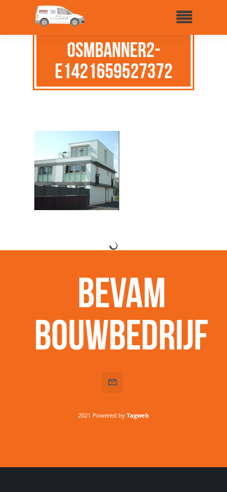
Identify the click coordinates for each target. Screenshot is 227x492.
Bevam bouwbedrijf (121, 313)
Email (112, 382)
